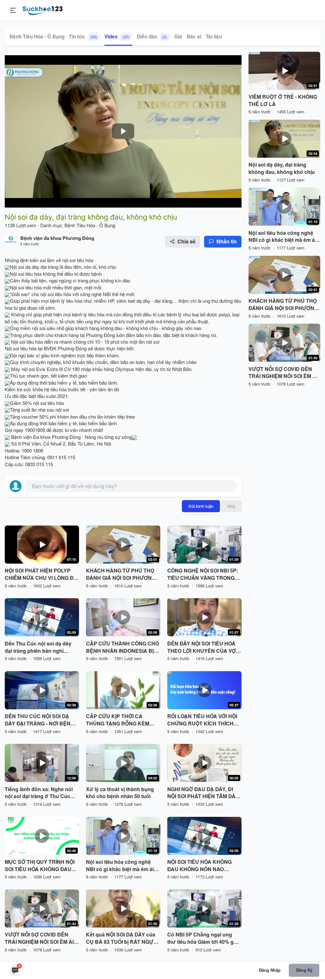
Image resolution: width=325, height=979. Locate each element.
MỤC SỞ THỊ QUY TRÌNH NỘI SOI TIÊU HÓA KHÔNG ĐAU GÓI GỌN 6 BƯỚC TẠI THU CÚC (40, 865)
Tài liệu (214, 36)
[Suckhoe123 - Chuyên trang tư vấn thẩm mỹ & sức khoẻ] (42, 9)
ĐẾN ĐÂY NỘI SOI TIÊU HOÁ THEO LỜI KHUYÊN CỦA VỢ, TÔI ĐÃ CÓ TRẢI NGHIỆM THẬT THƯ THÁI (202, 647)
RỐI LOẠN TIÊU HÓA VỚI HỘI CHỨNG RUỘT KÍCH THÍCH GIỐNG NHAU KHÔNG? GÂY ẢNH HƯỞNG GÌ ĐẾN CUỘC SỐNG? (202, 720)
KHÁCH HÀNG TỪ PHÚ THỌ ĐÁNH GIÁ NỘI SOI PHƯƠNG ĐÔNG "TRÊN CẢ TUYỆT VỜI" (122, 574)
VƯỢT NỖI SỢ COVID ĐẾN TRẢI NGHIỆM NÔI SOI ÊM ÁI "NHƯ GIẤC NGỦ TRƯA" (39, 938)
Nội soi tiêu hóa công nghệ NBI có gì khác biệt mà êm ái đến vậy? (120, 865)
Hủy (231, 506)
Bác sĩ (194, 36)
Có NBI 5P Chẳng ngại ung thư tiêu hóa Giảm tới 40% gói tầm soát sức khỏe (202, 938)
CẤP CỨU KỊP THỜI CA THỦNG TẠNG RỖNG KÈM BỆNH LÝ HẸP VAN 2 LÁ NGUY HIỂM (117, 720)
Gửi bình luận (201, 506)
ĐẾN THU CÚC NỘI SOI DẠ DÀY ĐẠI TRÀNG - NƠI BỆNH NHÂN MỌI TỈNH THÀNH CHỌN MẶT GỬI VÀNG (39, 720)
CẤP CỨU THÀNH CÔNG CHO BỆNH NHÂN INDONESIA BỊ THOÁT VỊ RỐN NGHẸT (122, 647)
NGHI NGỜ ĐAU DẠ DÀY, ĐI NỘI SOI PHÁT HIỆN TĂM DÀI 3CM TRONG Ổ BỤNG (202, 793)
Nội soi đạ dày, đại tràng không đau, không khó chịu (282, 168)
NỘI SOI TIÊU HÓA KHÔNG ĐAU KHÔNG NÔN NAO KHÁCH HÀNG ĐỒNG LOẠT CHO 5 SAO (200, 865)
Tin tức (83, 36)
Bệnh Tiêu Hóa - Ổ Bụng (37, 36)
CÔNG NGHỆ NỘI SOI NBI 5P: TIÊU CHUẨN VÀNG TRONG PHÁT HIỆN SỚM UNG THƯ (202, 574)
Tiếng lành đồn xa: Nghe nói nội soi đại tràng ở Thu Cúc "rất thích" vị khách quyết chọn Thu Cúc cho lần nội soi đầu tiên (40, 793)
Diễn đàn (152, 36)
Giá (178, 36)
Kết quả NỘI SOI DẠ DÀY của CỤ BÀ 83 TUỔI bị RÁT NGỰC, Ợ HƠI (122, 938)
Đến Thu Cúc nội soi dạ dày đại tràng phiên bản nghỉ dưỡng (38, 647)
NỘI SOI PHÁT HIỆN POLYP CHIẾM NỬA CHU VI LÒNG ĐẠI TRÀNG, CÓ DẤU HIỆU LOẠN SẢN (41, 574)
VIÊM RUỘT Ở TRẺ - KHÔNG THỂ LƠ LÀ (283, 100)
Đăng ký (304, 970)
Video (116, 36)
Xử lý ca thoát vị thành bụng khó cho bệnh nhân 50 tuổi (120, 793)
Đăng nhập (270, 970)
